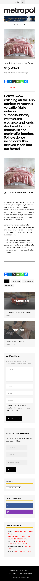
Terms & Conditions (25, 573)
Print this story (9, 87)
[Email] (18, 81)
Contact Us (14, 570)
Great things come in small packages (18, 312)
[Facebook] (6, 81)
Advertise (23, 570)
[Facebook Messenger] (26, 81)
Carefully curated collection (15, 342)
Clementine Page (22, 73)
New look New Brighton (22, 551)
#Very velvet (9, 285)
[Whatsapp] (22, 81)
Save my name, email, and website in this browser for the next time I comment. (18, 407)
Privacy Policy (11, 573)
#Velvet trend (28, 281)
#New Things (16, 281)
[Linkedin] (10, 81)
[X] (14, 81)
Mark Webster (13, 536)
